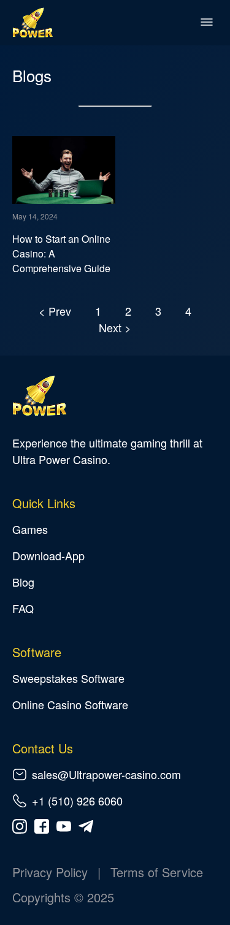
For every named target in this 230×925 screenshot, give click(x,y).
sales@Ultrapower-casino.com (106, 774)
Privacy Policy (50, 872)
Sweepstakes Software (68, 678)
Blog (23, 582)
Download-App (48, 555)
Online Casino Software (70, 704)
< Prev (56, 311)
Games (30, 529)
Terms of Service (156, 872)
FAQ (23, 608)
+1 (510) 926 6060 (77, 801)
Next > (115, 327)
